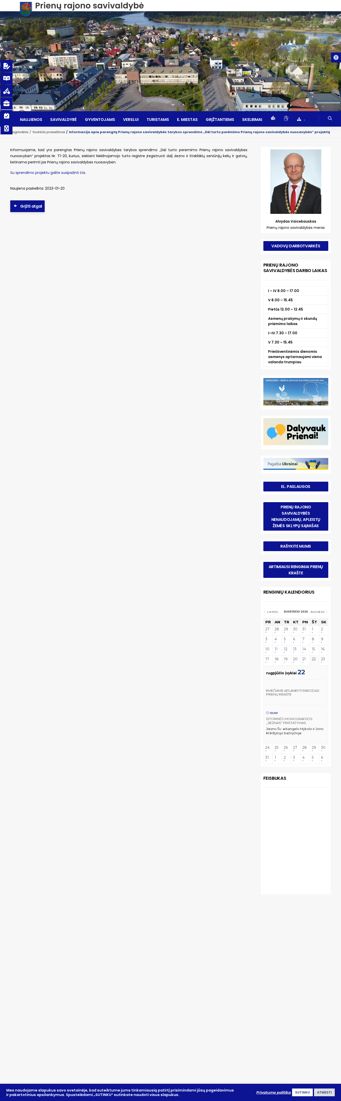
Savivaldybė (63, 120)
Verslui (131, 120)
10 (267, 649)
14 (304, 649)
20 (295, 659)
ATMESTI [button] (324, 1092)
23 (323, 659)
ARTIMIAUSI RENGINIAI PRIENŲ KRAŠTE (296, 570)
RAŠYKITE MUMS (295, 546)
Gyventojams (100, 120)
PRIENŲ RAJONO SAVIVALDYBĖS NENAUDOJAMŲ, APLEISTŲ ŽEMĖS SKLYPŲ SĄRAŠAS (296, 516)
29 (286, 629)
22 (314, 659)
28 (277, 629)
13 (295, 649)
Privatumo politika (273, 1092)
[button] (336, 57)
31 (304, 629)
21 (304, 659)
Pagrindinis (19, 132)
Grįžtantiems (220, 120)
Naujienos (31, 120)
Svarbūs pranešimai (48, 132)
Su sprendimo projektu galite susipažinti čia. (48, 172)
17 (267, 659)
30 (295, 629)
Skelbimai (252, 120)
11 (276, 649)
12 (285, 649)
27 (267, 629)
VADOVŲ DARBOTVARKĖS (295, 246)
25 (276, 747)
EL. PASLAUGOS (295, 486)
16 (323, 649)
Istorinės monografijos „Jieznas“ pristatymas (289, 721)
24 (267, 747)
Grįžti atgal (31, 206)
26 (286, 747)
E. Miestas (187, 120)
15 (313, 649)
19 (286, 659)
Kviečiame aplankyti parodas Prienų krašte (292, 693)
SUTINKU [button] (302, 1092)
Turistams (158, 120)
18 (277, 659)
